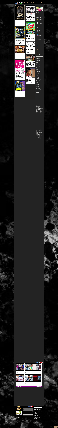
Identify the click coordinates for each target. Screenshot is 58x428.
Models (39, 128)
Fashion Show (41, 108)
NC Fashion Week (40, 129)
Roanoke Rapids (39, 138)
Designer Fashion (38, 106)
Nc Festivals (37, 131)
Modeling (37, 128)
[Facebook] (29, 406)
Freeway (40, 110)
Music (40, 128)
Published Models (38, 136)
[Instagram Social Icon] (39, 362)
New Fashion (40, 131)
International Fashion (38, 114)
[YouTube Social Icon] (17, 3)
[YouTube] (32, 406)
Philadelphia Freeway (38, 134)
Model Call (41, 127)
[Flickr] (31, 406)
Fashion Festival (37, 107)
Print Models (40, 135)
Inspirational (37, 113)
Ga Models (37, 111)
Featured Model (37, 110)
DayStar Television (38, 105)
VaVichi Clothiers (18, 2)
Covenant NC (37, 103)
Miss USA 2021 (37, 127)
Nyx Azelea (37, 133)
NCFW (39, 130)
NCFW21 (41, 130)
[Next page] (27, 98)
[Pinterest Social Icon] (42, 362)
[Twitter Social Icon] (16, 3)
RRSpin (37, 138)
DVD (39, 103)
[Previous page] (23, 98)
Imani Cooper (40, 112)
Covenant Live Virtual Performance (39, 102)
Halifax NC (37, 112)
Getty (39, 111)
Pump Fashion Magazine (38, 137)
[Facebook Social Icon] (15, 3)
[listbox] (18, 417)
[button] (27, 2)
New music (37, 132)
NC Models (37, 130)
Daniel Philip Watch (38, 104)
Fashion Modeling (38, 108)
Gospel (41, 111)
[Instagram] (30, 406)
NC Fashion (37, 129)
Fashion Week (37, 109)
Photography (37, 135)
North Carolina (40, 132)
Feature (40, 109)
